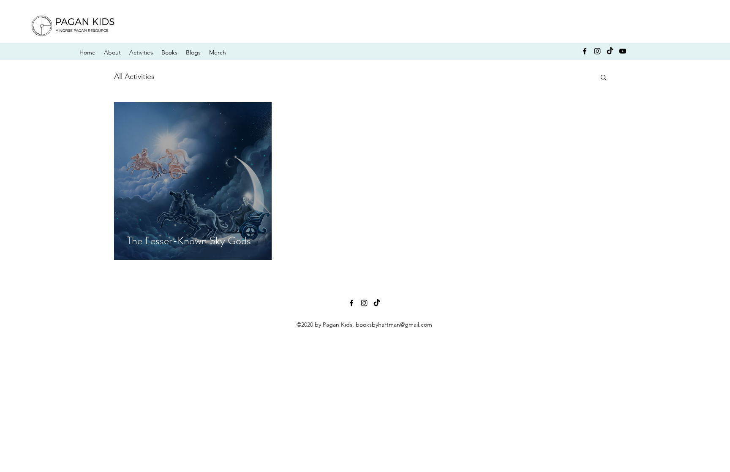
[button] (603, 78)
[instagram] (597, 51)
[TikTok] (610, 51)
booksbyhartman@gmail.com (394, 324)
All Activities (134, 76)
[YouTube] (622, 51)
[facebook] (584, 51)
